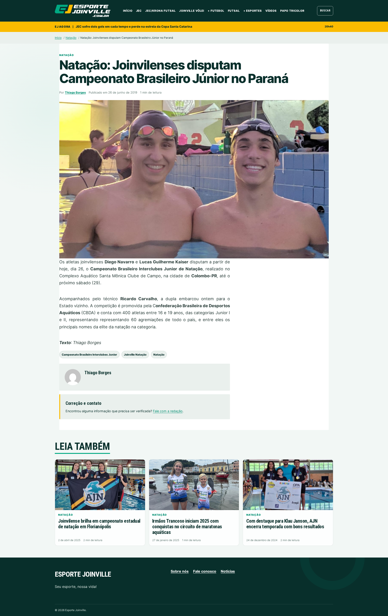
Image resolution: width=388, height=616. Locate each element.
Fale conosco (204, 571)
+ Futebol (216, 10)
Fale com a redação (168, 411)
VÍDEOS (271, 10)
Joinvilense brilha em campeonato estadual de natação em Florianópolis (99, 523)
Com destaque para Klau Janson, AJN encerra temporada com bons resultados (285, 523)
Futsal (234, 10)
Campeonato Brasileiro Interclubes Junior (89, 354)
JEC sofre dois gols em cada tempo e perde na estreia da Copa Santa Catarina (134, 26)
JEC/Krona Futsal (160, 10)
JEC (139, 10)
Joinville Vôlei (191, 10)
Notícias (228, 571)
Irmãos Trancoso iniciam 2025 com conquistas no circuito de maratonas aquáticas (187, 526)
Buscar (325, 10)
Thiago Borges (75, 92)
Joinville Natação (135, 354)
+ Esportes (252, 10)
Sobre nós (180, 571)
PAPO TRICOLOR (292, 10)
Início (127, 10)
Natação (71, 37)
